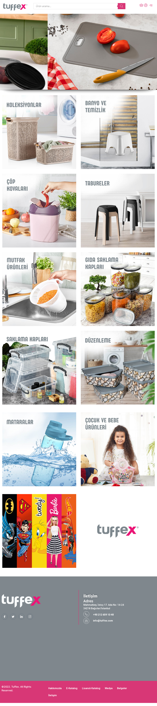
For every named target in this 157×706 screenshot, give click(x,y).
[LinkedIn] (21, 617)
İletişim (52, 695)
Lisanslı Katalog (91, 688)
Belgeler (122, 688)
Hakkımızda (55, 688)
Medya (109, 688)
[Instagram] (30, 617)
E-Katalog (71, 688)
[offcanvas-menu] (150, 5)
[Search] (121, 6)
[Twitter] (13, 617)
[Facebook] (5, 617)
